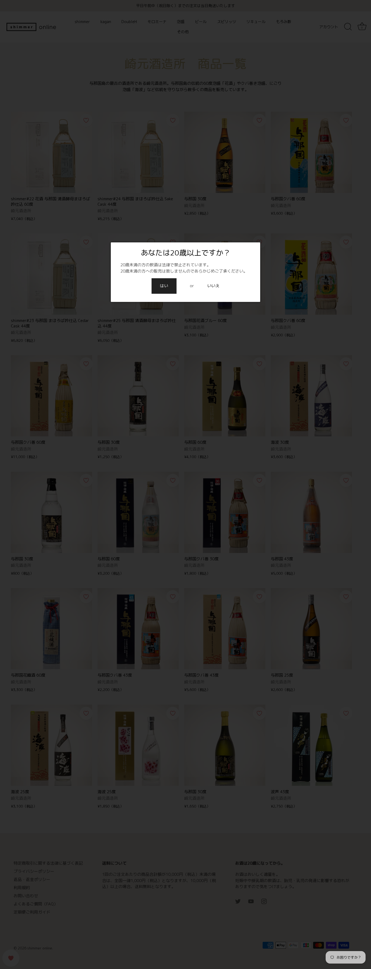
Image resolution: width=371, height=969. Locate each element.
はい (164, 286)
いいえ (213, 286)
